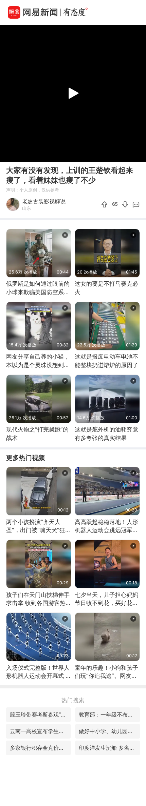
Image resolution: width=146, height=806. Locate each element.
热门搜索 (73, 700)
